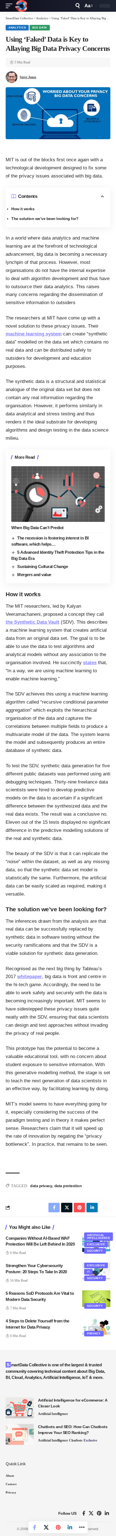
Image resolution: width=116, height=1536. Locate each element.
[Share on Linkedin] (70, 1527)
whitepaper (29, 976)
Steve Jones (28, 77)
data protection (68, 1186)
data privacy (41, 1186)
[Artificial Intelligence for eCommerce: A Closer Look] (20, 1407)
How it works (22, 209)
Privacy (94, 1333)
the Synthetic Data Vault (32, 622)
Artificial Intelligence (98, 1236)
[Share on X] (46, 1527)
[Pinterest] (99, 1513)
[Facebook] (84, 1513)
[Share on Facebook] (34, 1527)
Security (95, 1250)
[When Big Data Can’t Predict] (58, 494)
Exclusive (96, 1244)
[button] (10, 6)
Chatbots (75, 1440)
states (90, 662)
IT (88, 1271)
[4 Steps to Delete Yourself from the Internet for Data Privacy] (96, 1326)
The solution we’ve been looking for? (44, 218)
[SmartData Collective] (21, 6)
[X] (91, 1513)
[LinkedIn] (106, 1513)
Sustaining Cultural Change (42, 566)
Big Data (39, 27)
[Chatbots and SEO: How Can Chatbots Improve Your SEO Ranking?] (20, 1434)
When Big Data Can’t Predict (37, 527)
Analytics (17, 27)
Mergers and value (34, 574)
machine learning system (34, 334)
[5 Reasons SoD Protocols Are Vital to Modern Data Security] (96, 1298)
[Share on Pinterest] (58, 1527)
